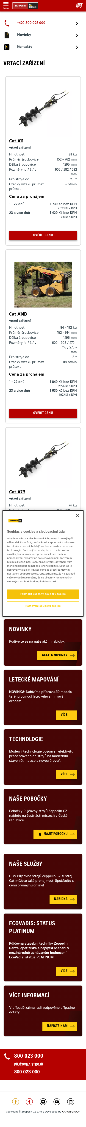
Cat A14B (18, 315)
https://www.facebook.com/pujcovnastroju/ (29, 1101)
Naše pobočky (28, 799)
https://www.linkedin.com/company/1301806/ (70, 1101)
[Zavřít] (77, 516)
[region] (43, 563)
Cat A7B (17, 492)
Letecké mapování (34, 680)
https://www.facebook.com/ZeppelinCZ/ (15, 1101)
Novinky (20, 630)
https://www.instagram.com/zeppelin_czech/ (43, 1101)
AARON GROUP (71, 1112)
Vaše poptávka (77, 5)
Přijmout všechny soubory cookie (43, 594)
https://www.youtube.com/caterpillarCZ (56, 1101)
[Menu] (5, 4)
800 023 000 (27, 1072)
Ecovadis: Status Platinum (32, 928)
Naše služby (25, 864)
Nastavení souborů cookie (43, 606)
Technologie (26, 740)
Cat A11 (16, 141)
